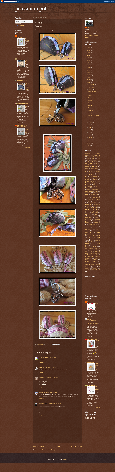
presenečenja (88, 219)
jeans (90, 174)
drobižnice (94, 166)
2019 (88, 65)
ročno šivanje (93, 224)
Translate (21, 25)
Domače (90, 110)
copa (88, 158)
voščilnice (88, 263)
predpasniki (88, 217)
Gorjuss (91, 173)
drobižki (87, 166)
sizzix (95, 230)
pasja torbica (97, 204)
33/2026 (97, 303)
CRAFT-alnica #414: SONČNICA (97, 366)
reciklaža (97, 222)
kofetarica (94, 176)
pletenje (92, 211)
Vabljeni (90, 105)
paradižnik (88, 204)
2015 (88, 75)
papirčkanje (93, 202)
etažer (86, 169)
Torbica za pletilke (92, 254)
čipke (91, 160)
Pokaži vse (27, 147)
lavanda (87, 188)
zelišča (95, 268)
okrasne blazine (96, 197)
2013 (88, 80)
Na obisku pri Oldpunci (21, 36)
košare (87, 181)
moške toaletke (89, 191)
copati (92, 158)
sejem (95, 227)
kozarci (92, 181)
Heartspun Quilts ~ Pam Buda (22, 81)
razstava (87, 222)
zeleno (87, 268)
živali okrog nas (95, 269)
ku (97, 183)
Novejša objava (38, 446)
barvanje (97, 155)
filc (86, 171)
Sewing (89, 319)
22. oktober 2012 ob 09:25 (51, 377)
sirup (97, 229)
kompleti (87, 179)
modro (88, 189)
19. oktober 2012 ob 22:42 (49, 357)
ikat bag (19, 59)
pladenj (86, 211)
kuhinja (87, 184)
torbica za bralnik (89, 248)
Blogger (64, 459)
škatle (92, 240)
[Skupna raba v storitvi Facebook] (57, 344)
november (91, 87)
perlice (87, 209)
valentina (41, 403)
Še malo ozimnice (93, 108)
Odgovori (41, 362)
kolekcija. (96, 178)
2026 (88, 47)
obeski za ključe (90, 196)
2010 (88, 145)
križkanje (93, 183)
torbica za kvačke (94, 250)
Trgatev (90, 100)
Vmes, (90, 113)
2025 (88, 50)
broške (93, 156)
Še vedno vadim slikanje (27, 130)
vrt (94, 266)
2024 (88, 52)
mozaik (96, 191)
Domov (57, 446)
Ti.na (40, 357)
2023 (88, 55)
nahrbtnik (87, 192)
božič (89, 156)
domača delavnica (90, 165)
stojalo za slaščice (91, 235)
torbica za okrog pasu (95, 253)
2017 (88, 70)
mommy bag (95, 189)
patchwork (89, 206)
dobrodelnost (88, 163)
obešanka (87, 197)
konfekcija (95, 179)
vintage (94, 259)
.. (92, 155)
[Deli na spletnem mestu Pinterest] (59, 344)
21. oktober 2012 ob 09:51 (51, 367)
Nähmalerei (27, 105)
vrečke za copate (89, 264)
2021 (88, 60)
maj (90, 130)
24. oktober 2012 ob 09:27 (54, 403)
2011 (88, 143)
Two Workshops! (27, 62)
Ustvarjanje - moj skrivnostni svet (22, 126)
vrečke (96, 263)
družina (86, 168)
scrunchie (87, 227)
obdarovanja (94, 194)
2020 (88, 62)
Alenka (41, 392)
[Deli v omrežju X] (56, 344)
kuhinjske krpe (96, 184)
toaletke (90, 241)
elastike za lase (94, 168)
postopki (97, 214)
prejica (96, 217)
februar (91, 137)
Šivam (90, 98)
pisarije (95, 209)
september (91, 120)
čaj (99, 158)
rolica (92, 226)
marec (90, 135)
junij (90, 127)
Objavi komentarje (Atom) (48, 449)
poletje (88, 212)
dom (96, 163)
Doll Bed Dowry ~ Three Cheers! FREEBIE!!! (27, 87)
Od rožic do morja (27, 39)
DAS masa (97, 160)
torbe (94, 246)
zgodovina (87, 269)
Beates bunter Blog (22, 103)
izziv (86, 174)
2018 (88, 67)
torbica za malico (89, 251)
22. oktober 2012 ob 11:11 (50, 392)
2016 (88, 72)
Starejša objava (76, 446)
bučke (98, 156)
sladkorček (88, 232)
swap (98, 235)
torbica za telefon (89, 256)
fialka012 (41, 377)
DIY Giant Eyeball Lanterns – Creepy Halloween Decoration (92, 322)
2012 (88, 82)
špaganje (97, 240)
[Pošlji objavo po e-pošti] (52, 344)
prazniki (93, 216)
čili (87, 160)
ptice (96, 221)
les (93, 187)
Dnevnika (90, 103)
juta (86, 176)
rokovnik (87, 226)
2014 (88, 77)
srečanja (98, 234)
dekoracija (90, 161)
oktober (91, 89)
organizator (90, 199)
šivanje (42, 347)
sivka (86, 230)
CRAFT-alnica (91, 385)
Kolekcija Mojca (88, 178)
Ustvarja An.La (91, 362)
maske (98, 187)
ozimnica (97, 201)
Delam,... (90, 95)
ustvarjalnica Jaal (92, 339)
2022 (88, 57)
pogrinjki (98, 211)
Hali (88, 302)
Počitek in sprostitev (97, 343)
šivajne (89, 237)
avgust (90, 122)
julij (90, 125)
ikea (97, 173)
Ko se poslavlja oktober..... (92, 92)
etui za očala (93, 169)
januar (90, 140)
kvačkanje (90, 186)
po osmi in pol (30, 8)
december (91, 84)
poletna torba (94, 212)
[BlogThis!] (54, 344)
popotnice (87, 214)
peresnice (94, 207)
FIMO (90, 171)
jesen (97, 174)
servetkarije (88, 229)
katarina (41, 367)
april (90, 132)
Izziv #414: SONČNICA (97, 389)
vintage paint (90, 261)
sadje (96, 226)
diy (97, 161)
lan (96, 186)
